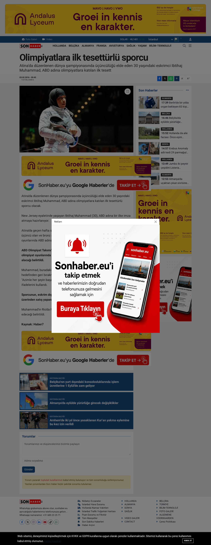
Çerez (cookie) (52, 541)
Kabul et (188, 541)
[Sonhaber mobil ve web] (106, 278)
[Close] (155, 221)
